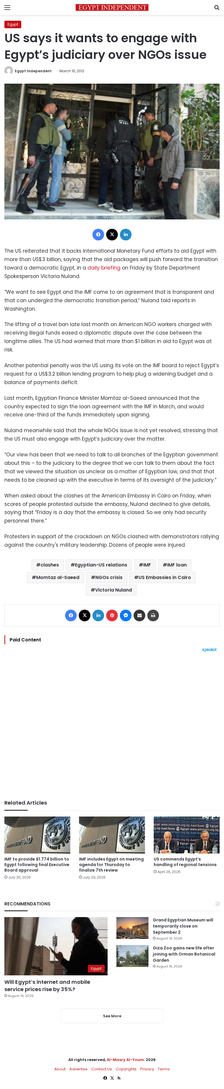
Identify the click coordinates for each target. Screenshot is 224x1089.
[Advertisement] (112, 726)
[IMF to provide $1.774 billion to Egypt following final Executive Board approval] (37, 835)
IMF (147, 565)
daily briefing (104, 267)
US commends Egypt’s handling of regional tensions (185, 862)
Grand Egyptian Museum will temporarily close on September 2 (183, 926)
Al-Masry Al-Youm (125, 1059)
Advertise (78, 1069)
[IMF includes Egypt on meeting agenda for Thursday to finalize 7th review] (112, 835)
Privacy (147, 1069)
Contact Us (101, 1069)
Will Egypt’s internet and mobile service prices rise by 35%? (47, 985)
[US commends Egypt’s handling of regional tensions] (187, 835)
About (60, 1069)
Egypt (13, 24)
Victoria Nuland (113, 590)
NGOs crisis (109, 577)
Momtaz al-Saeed (57, 577)
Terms (164, 1069)
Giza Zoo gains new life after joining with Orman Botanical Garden (184, 954)
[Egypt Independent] (112, 7)
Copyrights (126, 1069)
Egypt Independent (33, 70)
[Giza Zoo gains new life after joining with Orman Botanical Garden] (132, 956)
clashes (50, 565)
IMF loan (177, 565)
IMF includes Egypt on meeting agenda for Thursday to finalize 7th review (111, 864)
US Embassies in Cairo (165, 577)
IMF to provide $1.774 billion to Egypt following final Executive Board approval (36, 864)
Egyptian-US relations (101, 565)
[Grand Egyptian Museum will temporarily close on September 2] (132, 928)
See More (112, 1016)
